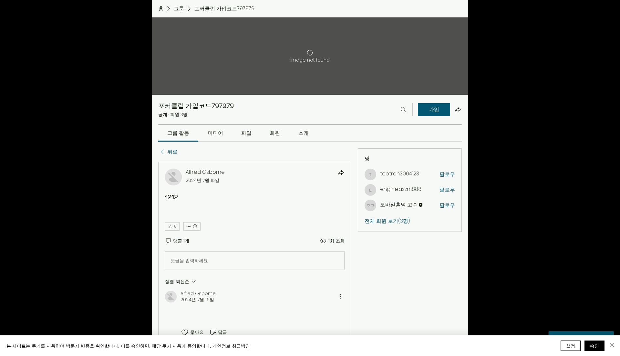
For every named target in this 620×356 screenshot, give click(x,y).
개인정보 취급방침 (231, 345)
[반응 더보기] (192, 226)
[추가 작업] (341, 297)
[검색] (403, 109)
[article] (254, 252)
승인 (594, 345)
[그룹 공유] (458, 109)
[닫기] (612, 346)
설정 (570, 345)
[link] (178, 133)
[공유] (341, 172)
